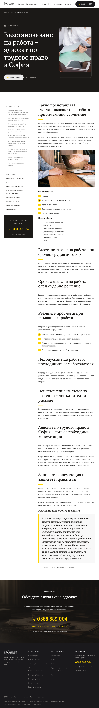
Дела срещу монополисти (37, 679)
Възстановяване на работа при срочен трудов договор (18, 119)
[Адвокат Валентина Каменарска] (9, 3)
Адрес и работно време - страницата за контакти (49, 626)
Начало (21, 4)
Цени (44, 4)
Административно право (14, 178)
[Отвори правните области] (39, 4)
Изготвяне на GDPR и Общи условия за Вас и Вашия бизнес (23, 704)
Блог (50, 4)
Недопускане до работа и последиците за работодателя (18, 137)
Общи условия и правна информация (16, 701)
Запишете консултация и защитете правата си (16, 158)
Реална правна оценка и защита (16, 164)
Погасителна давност (35, 671)
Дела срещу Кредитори (14, 186)
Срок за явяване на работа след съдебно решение (17, 125)
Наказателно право (13, 197)
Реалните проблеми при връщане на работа (16, 131)
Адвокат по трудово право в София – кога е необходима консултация (17, 151)
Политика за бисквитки (57, 701)
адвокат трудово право (68, 558)
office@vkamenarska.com (83, 667)
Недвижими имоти (12, 201)
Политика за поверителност (39, 701)
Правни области (31, 4)
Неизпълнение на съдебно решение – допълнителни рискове (17, 143)
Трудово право (33, 683)
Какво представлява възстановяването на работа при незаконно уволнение (18, 112)
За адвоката (58, 4)
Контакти (67, 4)
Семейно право (11, 209)
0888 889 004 (83, 662)
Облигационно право (13, 205)
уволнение (85, 126)
